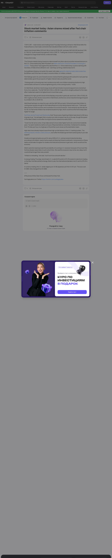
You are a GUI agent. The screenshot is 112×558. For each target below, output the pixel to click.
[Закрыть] (93, 262)
